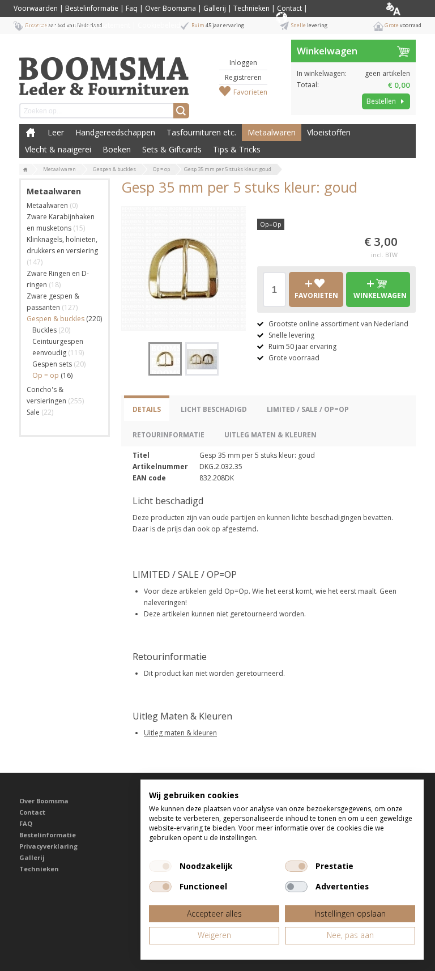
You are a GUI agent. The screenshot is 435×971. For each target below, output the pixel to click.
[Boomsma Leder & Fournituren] (25, 170)
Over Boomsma (170, 8)
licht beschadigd (214, 409)
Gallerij (214, 8)
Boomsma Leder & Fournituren (30, 132)
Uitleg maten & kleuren (180, 733)
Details (147, 409)
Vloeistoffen (329, 132)
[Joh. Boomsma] (104, 71)
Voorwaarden (36, 8)
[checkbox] (160, 866)
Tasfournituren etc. (201, 132)
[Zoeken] (181, 110)
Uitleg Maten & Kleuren (270, 435)
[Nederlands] (402, 8)
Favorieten (250, 92)
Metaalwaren (272, 132)
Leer (56, 132)
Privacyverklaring (48, 846)
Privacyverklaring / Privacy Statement (72, 25)
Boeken (117, 149)
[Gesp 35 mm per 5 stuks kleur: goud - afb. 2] (202, 359)
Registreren (243, 77)
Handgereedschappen (115, 132)
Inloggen (243, 62)
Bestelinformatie (91, 8)
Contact (289, 8)
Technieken (251, 8)
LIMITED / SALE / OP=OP (308, 409)
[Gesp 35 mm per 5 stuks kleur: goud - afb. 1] (183, 268)
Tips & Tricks (237, 149)
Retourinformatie (168, 435)
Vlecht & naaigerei (58, 149)
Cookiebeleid (159, 25)
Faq (132, 8)
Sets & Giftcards (172, 149)
